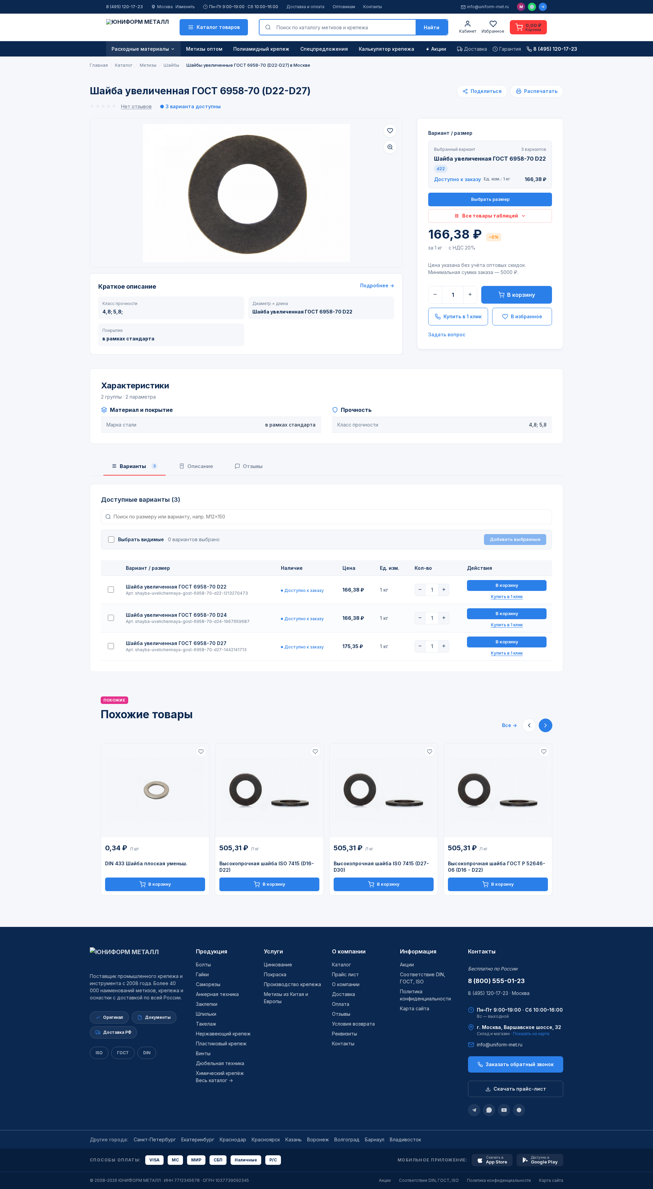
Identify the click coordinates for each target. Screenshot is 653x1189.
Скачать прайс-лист (519, 1089)
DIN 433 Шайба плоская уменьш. (146, 863)
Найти (431, 27)
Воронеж (318, 1139)
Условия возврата (353, 1024)
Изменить (185, 6)
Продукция (211, 951)
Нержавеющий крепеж (223, 1034)
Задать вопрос (446, 334)
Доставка (343, 994)
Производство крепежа (292, 984)
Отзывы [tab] (253, 466)
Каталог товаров (218, 27)
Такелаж (206, 1024)
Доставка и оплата (305, 6)
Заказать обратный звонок (520, 1064)
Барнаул (374, 1139)
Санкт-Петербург (155, 1139)
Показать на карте (531, 1033)
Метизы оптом (204, 49)
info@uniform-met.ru (488, 6)
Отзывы (341, 1014)
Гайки (202, 974)
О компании (349, 951)
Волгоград (346, 1139)
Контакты (372, 6)
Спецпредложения (324, 49)
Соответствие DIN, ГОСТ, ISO (429, 1180)
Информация (418, 951)
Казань (293, 1139)
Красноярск (266, 1139)
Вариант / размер (450, 133)
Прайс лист (345, 974)
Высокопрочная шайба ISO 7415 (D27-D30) (381, 867)
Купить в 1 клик (462, 316)
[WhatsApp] (532, 7)
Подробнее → (377, 285)
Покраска (275, 974)
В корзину (521, 294)
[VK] (519, 1110)
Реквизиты (344, 1034)
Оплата (340, 1004)
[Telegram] (543, 7)
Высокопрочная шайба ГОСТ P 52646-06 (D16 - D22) (496, 867)
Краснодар (233, 1139)
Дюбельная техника (220, 1063)
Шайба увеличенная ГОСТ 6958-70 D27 (176, 643)
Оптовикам (344, 6)
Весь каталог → (214, 1080)
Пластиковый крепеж (221, 1043)
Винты (203, 1053)
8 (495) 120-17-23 (124, 6)
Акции (438, 49)
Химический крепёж (220, 1073)
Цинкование (278, 964)
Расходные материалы (140, 49)
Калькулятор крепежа (386, 49)
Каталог (341, 964)
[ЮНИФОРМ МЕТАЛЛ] (137, 27)
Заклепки (206, 1004)
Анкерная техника (217, 994)
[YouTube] (504, 1110)
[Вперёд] (545, 725)
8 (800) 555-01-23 (496, 980)
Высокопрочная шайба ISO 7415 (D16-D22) (266, 867)
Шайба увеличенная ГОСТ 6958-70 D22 (176, 587)
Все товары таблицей (490, 216)
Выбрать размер (490, 199)
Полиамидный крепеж (261, 49)
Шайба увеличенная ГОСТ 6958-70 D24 (176, 615)
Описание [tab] (200, 466)
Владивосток (405, 1139)
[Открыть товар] (155, 790)
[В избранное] (390, 131)
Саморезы (208, 984)
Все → (509, 725)
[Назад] (529, 725)
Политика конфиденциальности (499, 1180)
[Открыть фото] (390, 147)
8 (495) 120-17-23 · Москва (499, 993)
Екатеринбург (197, 1139)
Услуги (273, 951)
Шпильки (206, 1014)
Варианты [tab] (138, 466)
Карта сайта (414, 1008)
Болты (203, 964)
